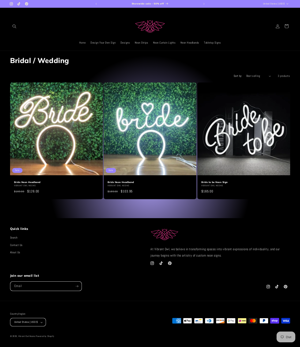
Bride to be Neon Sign (214, 182)
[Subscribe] (77, 286)
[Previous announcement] (96, 3)
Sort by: (238, 76)
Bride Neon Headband (27, 182)
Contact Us (16, 245)
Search (14, 237)
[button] (14, 26)
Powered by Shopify (45, 336)
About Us (15, 252)
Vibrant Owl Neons (26, 336)
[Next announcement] (204, 3)
